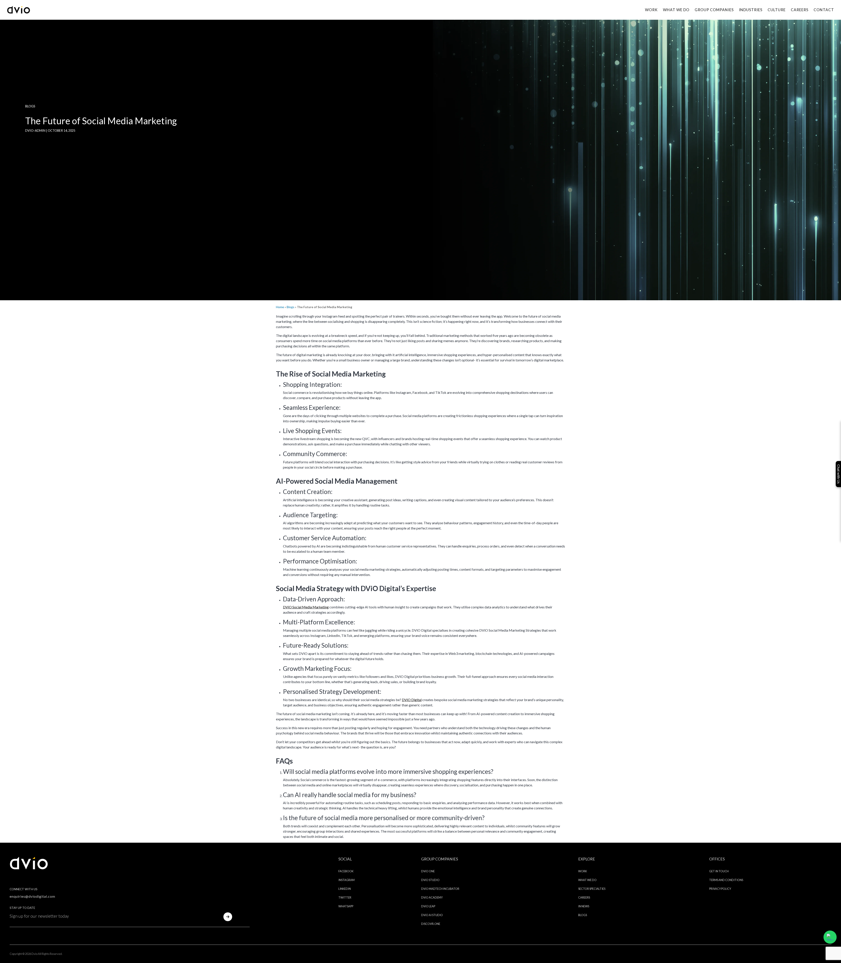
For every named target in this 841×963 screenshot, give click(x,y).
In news (583, 906)
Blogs (290, 307)
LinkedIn (344, 888)
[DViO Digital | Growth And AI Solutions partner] (29, 863)
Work (651, 9)
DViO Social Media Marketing (306, 607)
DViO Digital (412, 700)
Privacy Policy (720, 888)
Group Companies (714, 9)
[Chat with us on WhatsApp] (830, 936)
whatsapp (345, 906)
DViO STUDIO (430, 880)
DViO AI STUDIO (432, 915)
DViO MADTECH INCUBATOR (440, 888)
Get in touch (719, 871)
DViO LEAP (428, 906)
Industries (750, 9)
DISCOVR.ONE (430, 924)
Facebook (345, 871)
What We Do (676, 9)
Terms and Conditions (726, 880)
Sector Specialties (591, 888)
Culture (777, 9)
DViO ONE (428, 871)
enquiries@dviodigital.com (32, 896)
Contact (824, 9)
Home (280, 307)
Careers (799, 9)
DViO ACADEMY (432, 897)
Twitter (344, 897)
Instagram (346, 880)
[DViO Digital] (18, 9)
